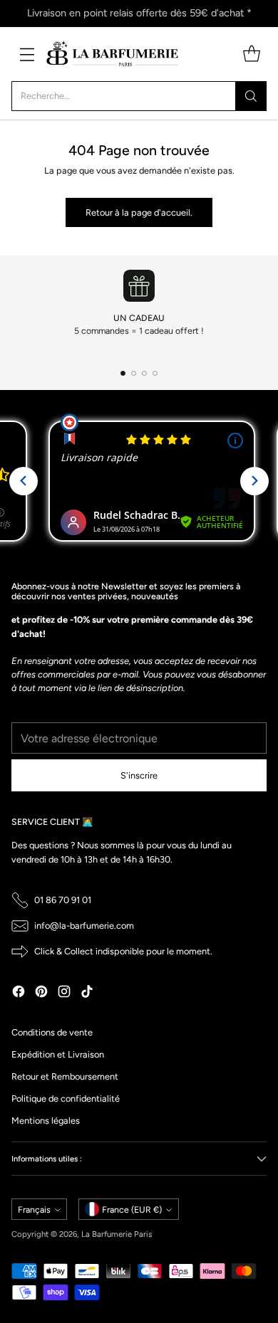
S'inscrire (139, 775)
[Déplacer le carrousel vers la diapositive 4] (155, 373)
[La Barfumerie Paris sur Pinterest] (41, 993)
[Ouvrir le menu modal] (26, 53)
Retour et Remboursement (64, 1076)
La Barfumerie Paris (116, 1234)
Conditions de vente (52, 1032)
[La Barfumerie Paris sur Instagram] (64, 993)
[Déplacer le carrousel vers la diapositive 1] (122, 373)
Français (34, 1209)
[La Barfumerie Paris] (112, 54)
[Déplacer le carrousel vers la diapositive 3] (144, 373)
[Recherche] (251, 96)
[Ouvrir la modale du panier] (251, 53)
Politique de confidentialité (65, 1098)
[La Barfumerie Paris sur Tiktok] (87, 993)
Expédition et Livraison (57, 1054)
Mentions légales (45, 1120)
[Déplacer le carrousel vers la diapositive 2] (133, 373)
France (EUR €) (132, 1209)
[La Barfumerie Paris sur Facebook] (18, 993)
